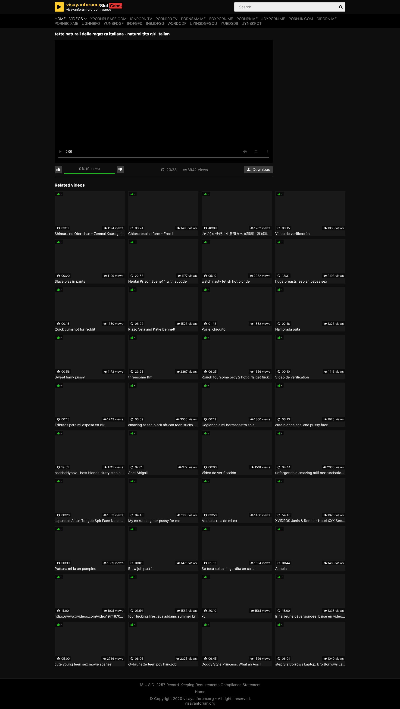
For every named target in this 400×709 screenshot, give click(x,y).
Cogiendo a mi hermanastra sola (228, 425)
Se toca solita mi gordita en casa (228, 569)
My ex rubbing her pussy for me (154, 521)
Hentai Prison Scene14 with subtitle (157, 281)
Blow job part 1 (140, 569)
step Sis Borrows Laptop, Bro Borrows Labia (310, 664)
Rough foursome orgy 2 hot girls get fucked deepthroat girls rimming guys (237, 377)
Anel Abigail (138, 473)
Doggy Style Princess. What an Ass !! (232, 664)
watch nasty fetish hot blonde (226, 281)
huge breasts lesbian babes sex (301, 281)
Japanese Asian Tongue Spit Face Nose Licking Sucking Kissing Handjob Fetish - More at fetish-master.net (90, 521)
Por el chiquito (213, 329)
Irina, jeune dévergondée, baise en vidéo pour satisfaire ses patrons (310, 616)
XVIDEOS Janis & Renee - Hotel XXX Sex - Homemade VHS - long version (310, 521)
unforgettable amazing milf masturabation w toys (310, 473)
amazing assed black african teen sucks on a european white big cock (163, 425)
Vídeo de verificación (292, 234)
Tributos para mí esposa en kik (80, 425)
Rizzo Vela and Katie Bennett (151, 329)
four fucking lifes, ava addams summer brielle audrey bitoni (163, 616)
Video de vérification (292, 377)
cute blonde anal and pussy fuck (301, 425)
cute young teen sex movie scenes (83, 664)
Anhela (281, 569)
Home (60, 18)
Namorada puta (287, 329)
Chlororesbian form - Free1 (150, 234)
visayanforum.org (200, 703)
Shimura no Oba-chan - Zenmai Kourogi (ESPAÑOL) (90, 234)
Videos (76, 18)
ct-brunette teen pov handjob (152, 664)
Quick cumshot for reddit (75, 329)
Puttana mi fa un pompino (75, 569)
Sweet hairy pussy (70, 377)
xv (203, 616)
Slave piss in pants (70, 281)
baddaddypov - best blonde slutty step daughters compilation (90, 473)
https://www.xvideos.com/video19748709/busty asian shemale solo (90, 616)
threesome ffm (140, 377)
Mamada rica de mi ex (219, 521)
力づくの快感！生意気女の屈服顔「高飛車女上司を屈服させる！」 (237, 234)
